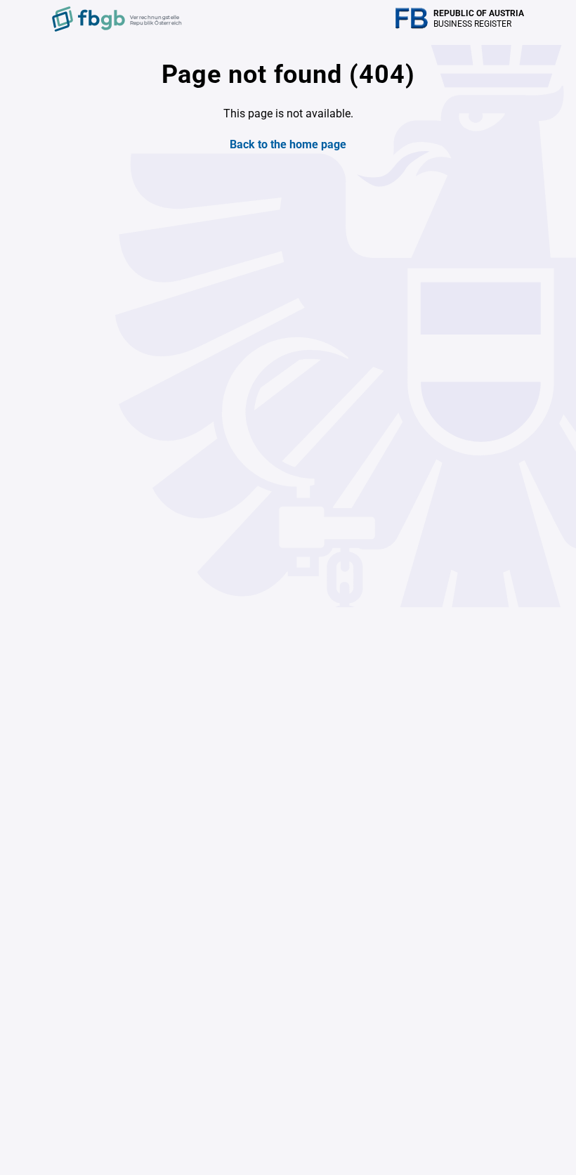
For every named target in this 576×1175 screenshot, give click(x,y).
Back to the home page (288, 144)
